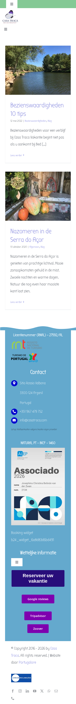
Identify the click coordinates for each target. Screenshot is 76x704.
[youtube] (34, 691)
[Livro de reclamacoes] (21, 675)
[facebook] (12, 691)
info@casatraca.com (33, 420)
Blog (50, 120)
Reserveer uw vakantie (38, 578)
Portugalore (27, 662)
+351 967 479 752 (31, 411)
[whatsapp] (49, 691)
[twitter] (42, 691)
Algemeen (34, 246)
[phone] (12, 698)
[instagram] (20, 691)
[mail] (56, 691)
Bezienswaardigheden (35, 120)
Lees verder (16, 155)
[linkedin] (27, 691)
